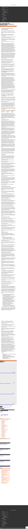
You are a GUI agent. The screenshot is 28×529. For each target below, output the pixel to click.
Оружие (4, 20)
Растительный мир (5, 18)
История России (4, 516)
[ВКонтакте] (0, 361)
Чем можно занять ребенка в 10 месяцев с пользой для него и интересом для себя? (5, 483)
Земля (2, 16)
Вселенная (2, 420)
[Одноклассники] (2, 361)
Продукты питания (3, 430)
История (2, 10)
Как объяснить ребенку (5, 7)
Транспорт (4, 21)
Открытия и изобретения (5, 12)
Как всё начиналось (3, 425)
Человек (2, 436)
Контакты (3, 528)
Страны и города (5, 519)
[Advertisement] (8, 315)
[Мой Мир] (3, 361)
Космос (2, 8)
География (2, 421)
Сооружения (2, 433)
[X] (1, 361)
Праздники (4, 13)
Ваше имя (1, 406)
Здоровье (2, 422)
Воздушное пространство (6, 9)
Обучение (2, 427)
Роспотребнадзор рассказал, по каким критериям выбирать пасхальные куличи (5, 480)
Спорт (2, 434)
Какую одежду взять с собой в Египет (5, 477)
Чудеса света (4, 15)
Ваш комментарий (2, 408)
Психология (2, 431)
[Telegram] (4, 361)
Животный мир (4, 17)
